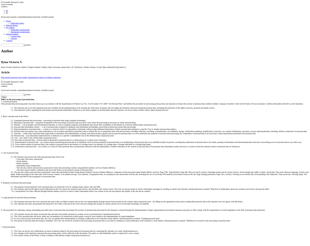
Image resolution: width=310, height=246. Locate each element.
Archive (14, 38)
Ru (7, 11)
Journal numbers (12, 34)
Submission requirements (20, 32)
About (8, 21)
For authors (10, 28)
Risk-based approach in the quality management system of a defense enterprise (31, 77)
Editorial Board (12, 25)
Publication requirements (20, 30)
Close (4, 97)
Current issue (16, 36)
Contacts (9, 41)
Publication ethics (17, 23)
